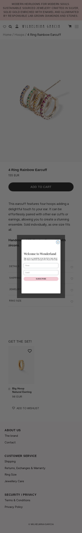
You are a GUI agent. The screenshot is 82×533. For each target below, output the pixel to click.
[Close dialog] (58, 242)
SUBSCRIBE (41, 279)
